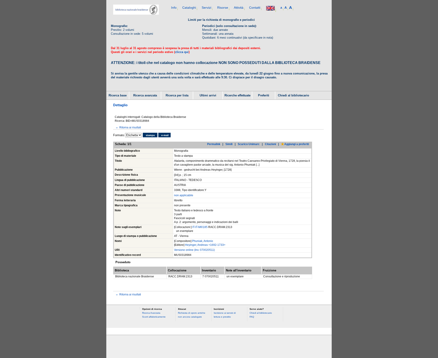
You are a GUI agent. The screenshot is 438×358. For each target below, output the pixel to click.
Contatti (254, 7)
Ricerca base (118, 95)
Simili (228, 144)
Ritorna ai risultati (128, 127)
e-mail (165, 135)
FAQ (252, 317)
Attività (238, 7)
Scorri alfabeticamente (154, 317)
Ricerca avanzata (145, 95)
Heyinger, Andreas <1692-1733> (205, 245)
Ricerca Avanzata (151, 313)
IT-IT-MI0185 (200, 227)
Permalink (213, 144)
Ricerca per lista (177, 95)
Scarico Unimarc (249, 144)
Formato (118, 135)
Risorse (222, 7)
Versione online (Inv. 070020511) (194, 250)
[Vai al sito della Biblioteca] (136, 13)
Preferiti (263, 95)
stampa (150, 135)
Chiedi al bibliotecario (293, 95)
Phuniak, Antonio (202, 241)
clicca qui (182, 52)
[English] (270, 8)
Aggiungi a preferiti (296, 144)
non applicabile (183, 195)
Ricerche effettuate (237, 95)
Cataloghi (189, 7)
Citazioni (270, 144)
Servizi (206, 7)
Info (174, 7)
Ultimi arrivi (208, 95)
